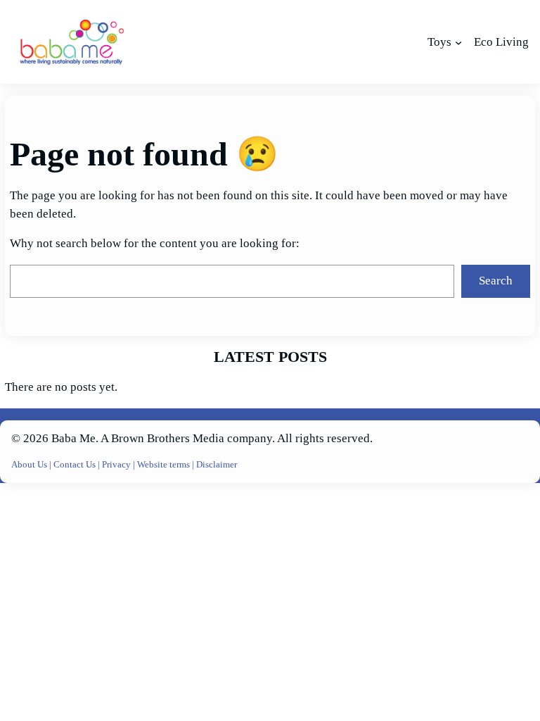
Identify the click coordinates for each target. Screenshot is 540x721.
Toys (439, 42)
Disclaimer (216, 464)
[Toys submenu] (458, 42)
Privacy (117, 464)
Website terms (163, 464)
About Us (30, 464)
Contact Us (75, 464)
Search (496, 280)
